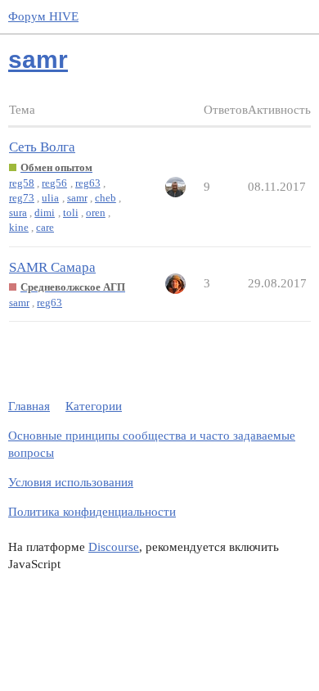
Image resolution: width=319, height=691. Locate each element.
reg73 (21, 198)
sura (18, 212)
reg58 (21, 183)
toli (71, 212)
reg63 (88, 183)
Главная (29, 406)
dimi (44, 212)
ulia (50, 198)
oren (96, 212)
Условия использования (70, 482)
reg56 (54, 183)
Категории (93, 406)
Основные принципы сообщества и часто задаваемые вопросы (151, 444)
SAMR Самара (52, 267)
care (45, 227)
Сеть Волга (42, 147)
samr (77, 198)
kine (19, 227)
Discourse (113, 546)
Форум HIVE (43, 16)
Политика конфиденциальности (92, 511)
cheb (105, 198)
